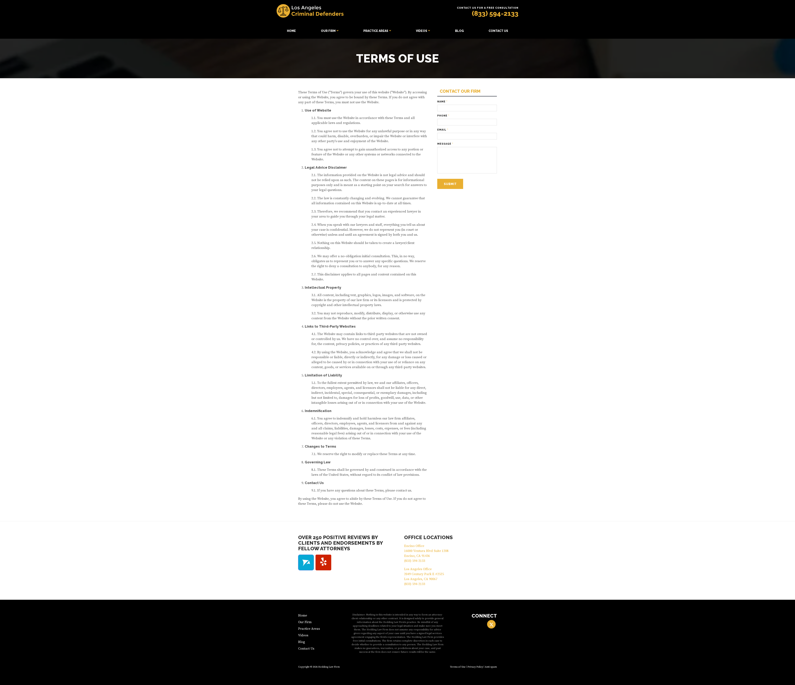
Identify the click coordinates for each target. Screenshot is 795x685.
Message (445, 143)
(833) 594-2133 (495, 13)
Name (442, 101)
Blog (459, 30)
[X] (491, 624)
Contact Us (498, 30)
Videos (421, 30)
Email (442, 129)
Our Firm (328, 30)
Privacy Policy (475, 666)
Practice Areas (375, 30)
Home (291, 30)
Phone (443, 115)
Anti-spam (491, 666)
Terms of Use (458, 666)
